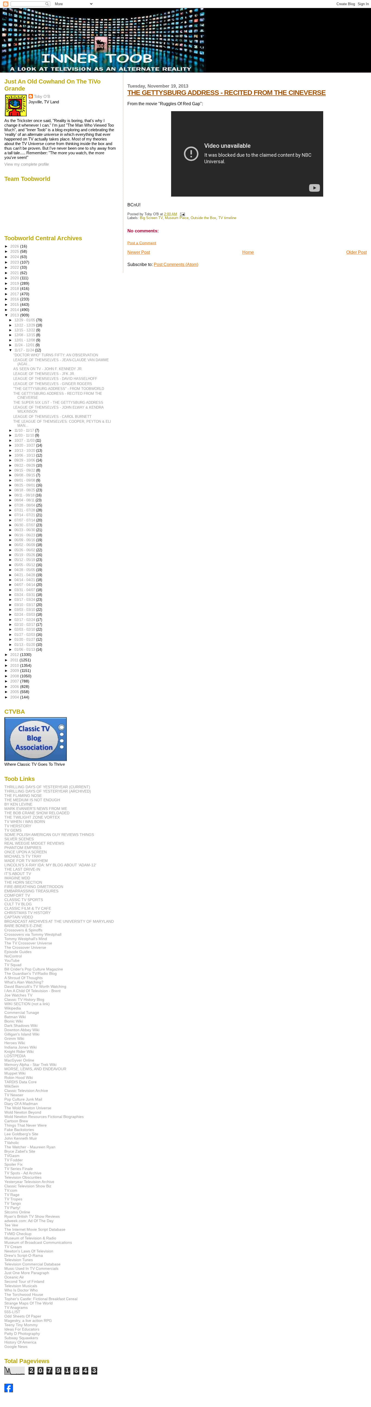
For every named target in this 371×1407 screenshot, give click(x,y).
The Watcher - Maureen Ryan (29, 1147)
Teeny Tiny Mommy (21, 1325)
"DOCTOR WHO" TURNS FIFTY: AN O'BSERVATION (55, 355)
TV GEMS (12, 830)
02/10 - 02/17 (25, 625)
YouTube (12, 960)
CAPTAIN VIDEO (18, 917)
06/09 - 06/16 (25, 540)
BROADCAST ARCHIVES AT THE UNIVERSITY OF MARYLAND (59, 921)
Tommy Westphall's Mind (25, 939)
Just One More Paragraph (26, 1273)
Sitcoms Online (17, 1212)
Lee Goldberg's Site (21, 1134)
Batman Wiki (15, 1017)
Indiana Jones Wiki (20, 1047)
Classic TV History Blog (24, 999)
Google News (15, 1346)
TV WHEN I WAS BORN (24, 821)
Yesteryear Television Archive (29, 1182)
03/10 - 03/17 (25, 605)
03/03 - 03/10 (25, 610)
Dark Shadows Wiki (20, 1025)
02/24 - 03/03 (25, 615)
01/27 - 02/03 (25, 635)
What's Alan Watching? (23, 982)
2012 (15, 654)
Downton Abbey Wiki (21, 1030)
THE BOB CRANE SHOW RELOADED (37, 813)
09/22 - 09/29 (25, 465)
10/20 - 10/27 (25, 445)
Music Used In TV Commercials (31, 1268)
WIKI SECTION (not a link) (27, 1004)
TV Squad (12, 965)
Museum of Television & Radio (30, 1238)
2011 (15, 660)
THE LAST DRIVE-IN (22, 869)
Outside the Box (203, 218)
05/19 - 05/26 (25, 555)
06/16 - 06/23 (25, 535)
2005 (15, 692)
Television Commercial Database (32, 1264)
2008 (15, 676)
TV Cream (13, 1247)
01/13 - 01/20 (25, 645)
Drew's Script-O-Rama (23, 1255)
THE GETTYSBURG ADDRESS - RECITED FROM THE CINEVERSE (226, 92)
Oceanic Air (14, 1277)
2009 (15, 670)
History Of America (20, 1342)
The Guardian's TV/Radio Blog (30, 973)
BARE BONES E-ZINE (23, 926)
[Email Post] (181, 214)
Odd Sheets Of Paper (22, 1316)
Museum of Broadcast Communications (38, 1242)
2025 (15, 251)
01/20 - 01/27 (25, 639)
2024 (15, 257)
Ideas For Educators (21, 1329)
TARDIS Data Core (20, 1082)
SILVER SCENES (19, 839)
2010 (15, 665)
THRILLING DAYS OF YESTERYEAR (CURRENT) (47, 787)
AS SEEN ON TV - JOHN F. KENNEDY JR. (48, 369)
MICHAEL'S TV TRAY (22, 856)
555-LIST (12, 1312)
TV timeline (227, 218)
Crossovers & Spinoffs (23, 930)
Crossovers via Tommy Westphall (32, 934)
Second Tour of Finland (24, 1281)
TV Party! (12, 1208)
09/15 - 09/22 (25, 470)
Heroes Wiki (14, 1043)
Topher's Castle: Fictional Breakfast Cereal (40, 1299)
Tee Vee (11, 1225)
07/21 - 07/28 (25, 510)
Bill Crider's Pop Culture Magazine (33, 969)
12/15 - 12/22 (25, 330)
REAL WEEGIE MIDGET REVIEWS (34, 843)
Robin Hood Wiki (18, 1077)
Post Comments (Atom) (176, 264)
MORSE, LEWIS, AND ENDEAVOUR (35, 1069)
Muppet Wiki (15, 1073)
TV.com (10, 1190)
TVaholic (11, 1142)
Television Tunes (18, 1260)
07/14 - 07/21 (25, 515)
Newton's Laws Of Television (28, 1251)
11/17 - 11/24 (24, 350)
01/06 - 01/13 (25, 650)
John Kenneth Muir (20, 1138)
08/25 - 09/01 (25, 485)
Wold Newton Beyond (22, 1112)
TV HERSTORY (17, 826)
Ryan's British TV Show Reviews (32, 1216)
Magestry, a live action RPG (28, 1320)
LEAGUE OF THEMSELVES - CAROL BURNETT (52, 417)
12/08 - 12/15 (25, 335)
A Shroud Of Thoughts (23, 978)
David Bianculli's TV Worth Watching (35, 986)
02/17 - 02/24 (25, 620)
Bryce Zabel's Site (19, 1151)
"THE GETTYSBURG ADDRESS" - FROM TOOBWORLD (58, 389)
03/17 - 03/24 (25, 600)
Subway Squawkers (21, 1338)
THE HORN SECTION (23, 882)
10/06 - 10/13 (25, 455)
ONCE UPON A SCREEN (25, 852)
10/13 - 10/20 (25, 450)
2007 (15, 681)
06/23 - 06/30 (25, 530)
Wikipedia (12, 1008)
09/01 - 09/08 (25, 480)
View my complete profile (26, 164)
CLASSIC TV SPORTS (23, 900)
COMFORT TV (17, 895)
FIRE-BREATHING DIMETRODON (33, 886)
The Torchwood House (23, 1294)
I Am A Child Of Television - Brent (32, 991)
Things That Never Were (25, 1125)
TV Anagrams (16, 1307)
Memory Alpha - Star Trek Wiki (30, 1064)
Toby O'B (42, 96)
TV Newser (13, 1095)
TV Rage (12, 1195)
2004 (15, 697)
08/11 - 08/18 (25, 495)
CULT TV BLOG (18, 904)
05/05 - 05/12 (25, 565)
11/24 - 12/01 (25, 345)
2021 (15, 273)
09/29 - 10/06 (25, 460)
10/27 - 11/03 (25, 440)
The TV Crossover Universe (28, 943)
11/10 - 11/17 (24, 430)
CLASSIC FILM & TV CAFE (27, 908)
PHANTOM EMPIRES (22, 847)
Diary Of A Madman (21, 1103)
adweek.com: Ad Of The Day (29, 1221)
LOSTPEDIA (15, 1056)
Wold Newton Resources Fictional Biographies (44, 1116)
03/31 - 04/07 (25, 590)
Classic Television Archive (26, 1090)
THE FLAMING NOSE (23, 795)
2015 (15, 304)
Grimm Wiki (14, 1038)
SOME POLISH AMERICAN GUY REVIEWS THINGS (49, 834)
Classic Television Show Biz (27, 1186)
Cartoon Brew (16, 1121)
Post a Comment (141, 243)
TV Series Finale (18, 1168)
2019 (15, 283)
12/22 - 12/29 (25, 325)
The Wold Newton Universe (27, 1108)
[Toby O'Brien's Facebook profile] (8, 1391)
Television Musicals (20, 1286)
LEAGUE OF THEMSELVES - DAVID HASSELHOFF (55, 379)
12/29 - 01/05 (25, 320)
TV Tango (12, 1203)
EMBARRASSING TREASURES (31, 891)
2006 (15, 686)
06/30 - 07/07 (25, 525)
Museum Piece (176, 218)
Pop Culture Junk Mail (23, 1099)
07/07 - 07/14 (25, 520)
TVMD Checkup (18, 1234)
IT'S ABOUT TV (17, 873)
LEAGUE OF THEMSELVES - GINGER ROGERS (52, 384)
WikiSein (11, 1086)
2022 (15, 267)
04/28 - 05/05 (25, 570)
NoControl (13, 956)
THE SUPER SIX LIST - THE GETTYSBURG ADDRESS (58, 402)
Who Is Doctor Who (21, 1290)
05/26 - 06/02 (25, 550)
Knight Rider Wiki (19, 1051)
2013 (15, 315)
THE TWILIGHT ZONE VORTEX (32, 817)
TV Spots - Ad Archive (23, 1173)
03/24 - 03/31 (25, 595)
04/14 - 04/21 (25, 580)
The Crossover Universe (25, 947)
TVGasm (12, 1155)
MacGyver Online (19, 1060)
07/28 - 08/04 (25, 505)
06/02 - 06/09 (25, 545)
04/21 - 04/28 (25, 575)
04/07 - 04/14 (25, 585)
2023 (15, 262)
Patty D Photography (22, 1333)
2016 (15, 299)
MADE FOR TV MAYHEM (26, 860)
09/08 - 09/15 (25, 475)
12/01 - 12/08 (25, 340)
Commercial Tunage (21, 1012)
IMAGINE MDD (17, 878)
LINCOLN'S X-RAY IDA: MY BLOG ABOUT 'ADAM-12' (50, 865)
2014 (15, 309)
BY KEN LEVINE (18, 804)
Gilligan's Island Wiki (21, 1034)
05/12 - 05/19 (25, 560)
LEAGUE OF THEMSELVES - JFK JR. (44, 374)
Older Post (356, 252)
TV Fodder (13, 1160)
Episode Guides (18, 952)
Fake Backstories (19, 1129)
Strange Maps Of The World (28, 1303)
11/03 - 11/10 (24, 435)
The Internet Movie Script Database (34, 1229)
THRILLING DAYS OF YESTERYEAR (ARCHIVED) (47, 791)
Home (248, 252)
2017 (15, 294)
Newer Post (138, 252)
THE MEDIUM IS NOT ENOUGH (32, 800)
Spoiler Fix (13, 1164)
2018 (15, 288)
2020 (15, 278)
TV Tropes (13, 1199)
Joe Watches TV (18, 995)
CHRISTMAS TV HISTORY (27, 913)
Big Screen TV (151, 218)
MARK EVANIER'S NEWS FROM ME (35, 808)
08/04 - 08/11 (25, 500)
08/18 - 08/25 (25, 490)
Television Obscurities (23, 1177)
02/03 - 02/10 (25, 629)
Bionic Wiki (13, 1021)
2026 (15, 246)
